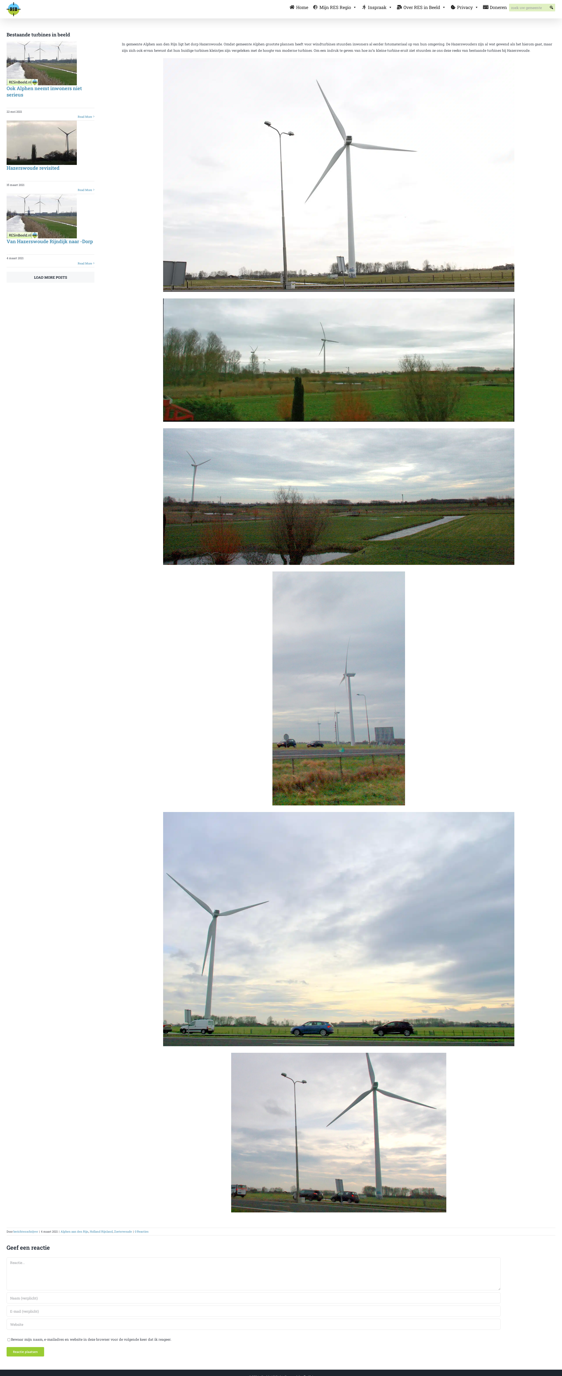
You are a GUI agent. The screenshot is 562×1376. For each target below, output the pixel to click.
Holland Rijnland (101, 1231)
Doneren (498, 7)
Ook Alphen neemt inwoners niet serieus (44, 91)
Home (302, 7)
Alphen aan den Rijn (74, 1231)
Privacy (465, 7)
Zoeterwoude (123, 1231)
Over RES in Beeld (421, 7)
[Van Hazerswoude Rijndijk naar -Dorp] (42, 216)
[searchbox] (532, 7)
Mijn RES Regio (335, 7)
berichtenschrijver (25, 1231)
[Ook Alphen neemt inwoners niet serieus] (42, 63)
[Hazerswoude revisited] (42, 143)
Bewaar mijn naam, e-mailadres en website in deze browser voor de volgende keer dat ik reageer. (91, 1339)
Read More (85, 117)
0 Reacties (141, 1231)
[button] (551, 7)
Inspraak (377, 7)
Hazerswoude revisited (33, 168)
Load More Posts (50, 277)
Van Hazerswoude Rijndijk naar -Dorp (50, 241)
